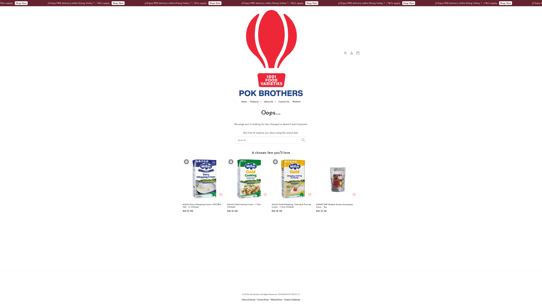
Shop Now (97, 3)
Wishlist (296, 101)
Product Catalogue (292, 299)
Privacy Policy (263, 299)
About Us (268, 101)
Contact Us (284, 101)
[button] (345, 53)
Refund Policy (276, 299)
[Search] (303, 140)
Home (244, 101)
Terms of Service (248, 299)
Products (254, 101)
